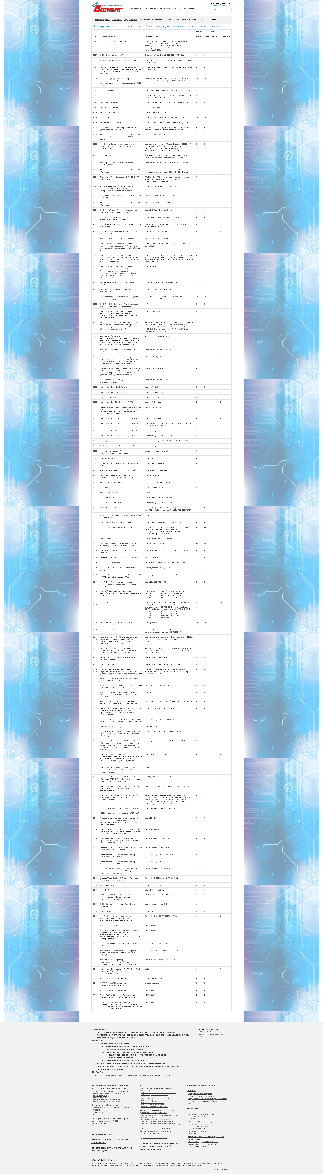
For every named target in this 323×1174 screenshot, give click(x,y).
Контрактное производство (200, 1094)
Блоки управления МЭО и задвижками (107, 1100)
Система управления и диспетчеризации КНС (158, 1123)
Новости (165, 8)
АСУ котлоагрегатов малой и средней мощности (158, 1093)
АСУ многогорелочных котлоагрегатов (154, 1095)
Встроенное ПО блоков (115, 1060)
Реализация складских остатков (159, 1066)
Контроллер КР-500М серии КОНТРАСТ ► (110, 1091)
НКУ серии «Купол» (102, 1134)
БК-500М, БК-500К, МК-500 (120, 1049)
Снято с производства (101, 1123)
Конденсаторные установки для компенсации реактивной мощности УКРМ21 (159, 1146)
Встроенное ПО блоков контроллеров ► (125, 1046)
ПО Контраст (138, 1060)
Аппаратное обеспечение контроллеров (121, 1063)
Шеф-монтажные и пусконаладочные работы (207, 1099)
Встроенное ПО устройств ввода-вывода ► (128, 1052)
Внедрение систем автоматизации (203, 1096)
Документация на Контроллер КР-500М (109, 1105)
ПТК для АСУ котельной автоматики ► (156, 1088)
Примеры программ (100, 1115)
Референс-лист (166, 1032)
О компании (135, 8)
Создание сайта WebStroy (222, 1169)
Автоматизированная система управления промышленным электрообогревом (156, 1137)
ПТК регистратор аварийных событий (156, 1128)
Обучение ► (97, 1112)
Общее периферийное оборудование (106, 1101)
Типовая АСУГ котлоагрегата (151, 1091)
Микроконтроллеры (100, 1098)
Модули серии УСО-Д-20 (152, 1055)
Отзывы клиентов (178, 1035)
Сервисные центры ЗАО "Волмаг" (146, 1035)
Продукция (151, 8)
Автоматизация (156, 1063)
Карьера (101, 1038)
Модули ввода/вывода (101, 1096)
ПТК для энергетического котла (152, 1105)
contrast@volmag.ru (218, 5)
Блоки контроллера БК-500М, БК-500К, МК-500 (109, 1094)
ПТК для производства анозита (152, 1103)
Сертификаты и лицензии (140, 1032)
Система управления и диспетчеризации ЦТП (158, 1121)
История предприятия (110, 1032)
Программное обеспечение (113, 1043)
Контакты (189, 8)
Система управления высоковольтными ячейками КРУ (161, 1125)
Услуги (177, 8)
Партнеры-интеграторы (111, 1035)
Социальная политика (121, 1038)
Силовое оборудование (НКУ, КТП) (117, 1066)
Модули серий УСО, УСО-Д (122, 1055)
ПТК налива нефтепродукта (151, 1101)
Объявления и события (110, 1069)
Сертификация (98, 1126)
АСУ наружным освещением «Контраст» (155, 1119)
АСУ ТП (143, 1085)
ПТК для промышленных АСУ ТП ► (154, 1098)
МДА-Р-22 (141, 1049)
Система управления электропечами (154, 1107)
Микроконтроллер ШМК (120, 1058)
